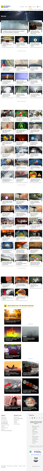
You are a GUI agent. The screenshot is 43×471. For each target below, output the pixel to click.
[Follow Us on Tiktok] (37, 418)
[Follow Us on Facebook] (30, 418)
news (4, 9)
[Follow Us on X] (42, 418)
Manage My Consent (5, 424)
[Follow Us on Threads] (39, 418)
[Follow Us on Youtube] (34, 418)
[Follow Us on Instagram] (32, 418)
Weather (8, 9)
